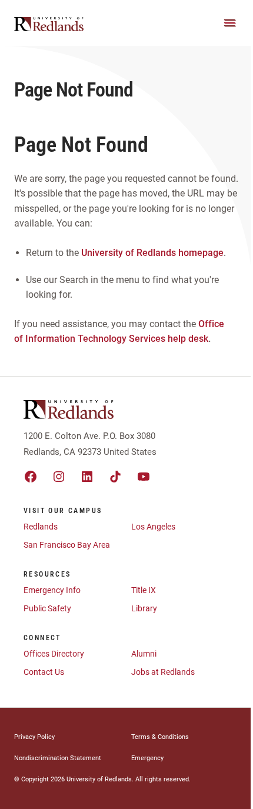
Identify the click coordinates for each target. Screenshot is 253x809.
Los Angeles (153, 526)
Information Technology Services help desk (116, 338)
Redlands (41, 526)
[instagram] (59, 477)
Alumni (144, 653)
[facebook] (31, 477)
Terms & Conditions (160, 737)
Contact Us (44, 672)
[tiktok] (115, 477)
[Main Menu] (230, 22)
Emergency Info (52, 590)
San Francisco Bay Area (67, 545)
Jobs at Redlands (163, 672)
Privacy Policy (34, 737)
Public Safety (47, 608)
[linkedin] (87, 477)
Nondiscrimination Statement (57, 758)
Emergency (147, 758)
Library (144, 608)
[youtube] (144, 477)
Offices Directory (54, 653)
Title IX (143, 590)
